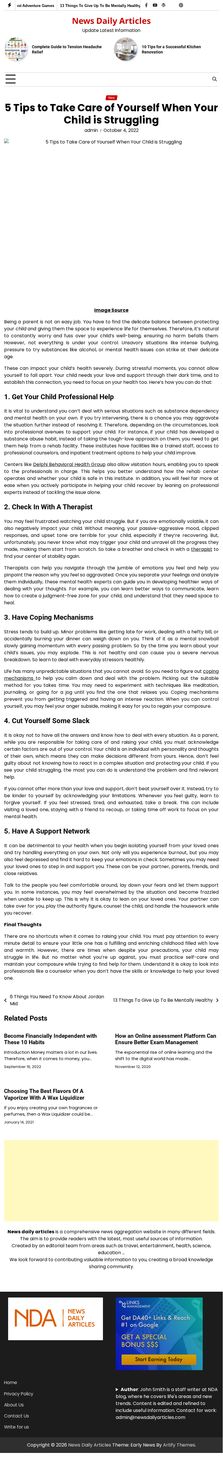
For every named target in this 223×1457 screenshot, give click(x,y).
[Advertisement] (111, 1180)
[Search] (214, 79)
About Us (14, 1405)
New (111, 98)
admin (91, 130)
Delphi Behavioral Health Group (69, 464)
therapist (201, 549)
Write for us (16, 1427)
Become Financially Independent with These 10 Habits (50, 1039)
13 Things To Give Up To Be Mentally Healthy (96, 5)
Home (10, 1382)
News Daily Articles (111, 20)
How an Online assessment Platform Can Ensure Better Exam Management (165, 1039)
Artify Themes (179, 1445)
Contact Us (16, 1416)
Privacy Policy (18, 1394)
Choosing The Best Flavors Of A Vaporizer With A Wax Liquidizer (44, 1094)
